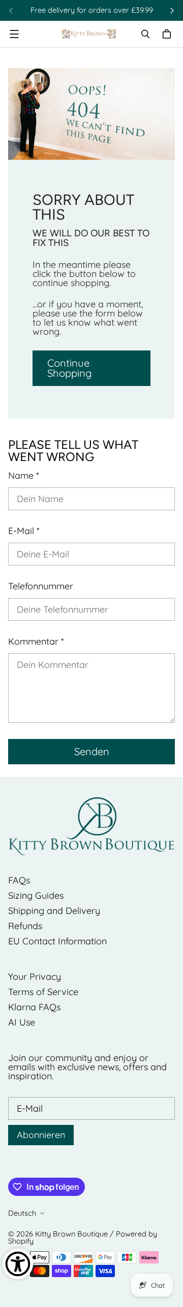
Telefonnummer (40, 586)
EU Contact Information (57, 941)
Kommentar (36, 641)
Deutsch (22, 1213)
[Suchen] (145, 34)
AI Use (21, 1022)
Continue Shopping (69, 368)
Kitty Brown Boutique (71, 1234)
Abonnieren (41, 1135)
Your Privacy (34, 976)
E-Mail (24, 531)
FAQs (19, 880)
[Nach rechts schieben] (172, 11)
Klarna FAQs (34, 1007)
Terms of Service (43, 992)
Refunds (25, 926)
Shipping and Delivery (54, 910)
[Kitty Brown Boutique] (89, 34)
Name (23, 475)
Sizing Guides (36, 895)
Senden (91, 751)
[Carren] (168, 34)
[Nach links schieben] (11, 11)
